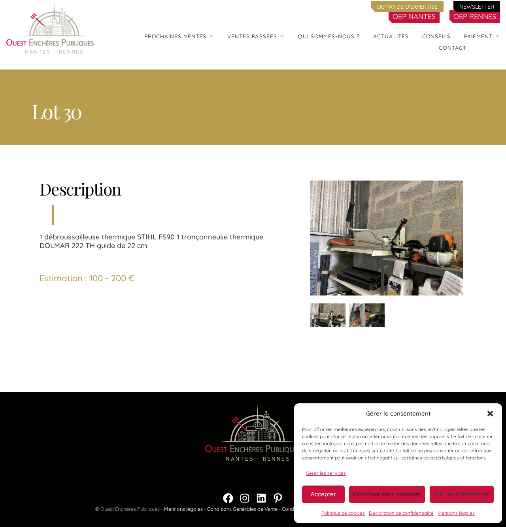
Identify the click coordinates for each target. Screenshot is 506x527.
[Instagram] (245, 498)
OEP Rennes (474, 16)
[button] (490, 414)
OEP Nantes (414, 16)
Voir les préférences (462, 494)
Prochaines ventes (175, 36)
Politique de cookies (343, 513)
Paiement (478, 36)
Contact (452, 47)
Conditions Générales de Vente (242, 509)
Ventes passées (252, 36)
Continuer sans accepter (387, 494)
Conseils (436, 36)
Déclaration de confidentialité (401, 513)
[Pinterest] (278, 498)
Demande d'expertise (407, 6)
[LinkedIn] (261, 498)
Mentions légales (456, 513)
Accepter (323, 494)
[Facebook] (228, 498)
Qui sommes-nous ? (329, 36)
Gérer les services (326, 473)
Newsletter (476, 6)
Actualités (391, 36)
